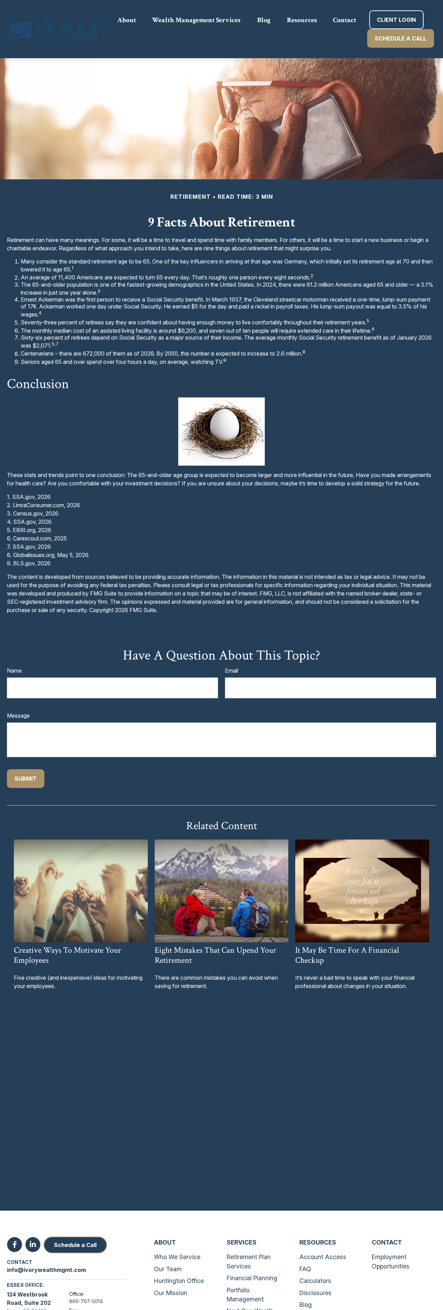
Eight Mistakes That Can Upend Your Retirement (215, 955)
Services (241, 1242)
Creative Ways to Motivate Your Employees (67, 955)
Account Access (322, 1256)
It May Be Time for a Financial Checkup (347, 955)
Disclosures (315, 1292)
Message (18, 715)
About (165, 1242)
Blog (305, 1304)
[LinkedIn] (32, 1244)
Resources (317, 1242)
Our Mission (170, 1292)
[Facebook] (14, 1244)
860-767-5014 (86, 1301)
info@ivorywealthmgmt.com (46, 1269)
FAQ (305, 1269)
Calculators (315, 1280)
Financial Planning (252, 1278)
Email (231, 670)
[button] (127, 19)
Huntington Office (179, 1280)
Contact (387, 1242)
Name (14, 670)
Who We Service (177, 1256)
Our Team (168, 1269)
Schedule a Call (75, 1244)
